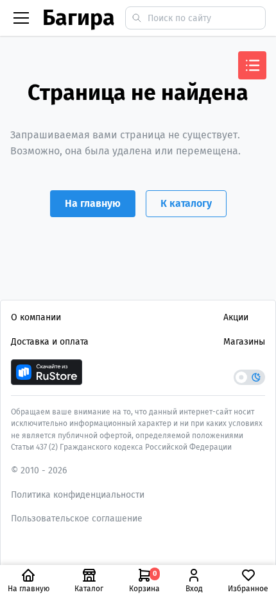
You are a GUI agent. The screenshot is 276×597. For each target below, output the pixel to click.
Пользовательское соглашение (76, 518)
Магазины (244, 341)
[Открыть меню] (252, 65)
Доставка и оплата (50, 341)
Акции (235, 317)
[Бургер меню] (21, 18)
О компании (36, 317)
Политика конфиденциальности (77, 494)
